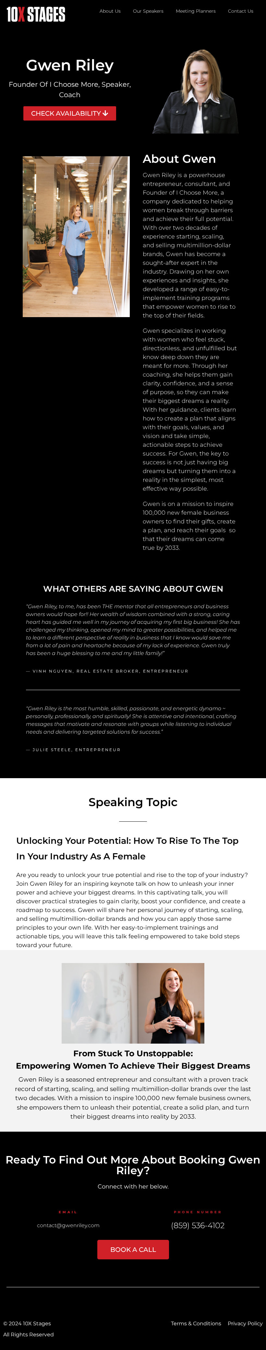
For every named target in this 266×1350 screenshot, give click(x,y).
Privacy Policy (245, 1323)
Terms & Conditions (196, 1323)
